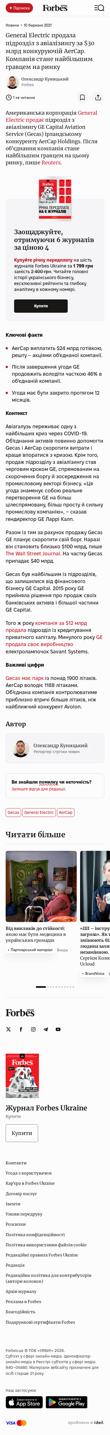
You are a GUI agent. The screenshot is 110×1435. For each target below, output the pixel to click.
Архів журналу (21, 1291)
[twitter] (8, 1029)
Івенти (13, 1203)
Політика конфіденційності (35, 1234)
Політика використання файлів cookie (46, 1244)
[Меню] (99, 8)
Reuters (51, 162)
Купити (41, 306)
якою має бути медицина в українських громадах (36, 934)
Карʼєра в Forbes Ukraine (30, 1183)
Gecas (13, 812)
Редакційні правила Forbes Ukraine (42, 1255)
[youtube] (58, 1029)
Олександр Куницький (45, 79)
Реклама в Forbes (23, 1301)
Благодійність (20, 1311)
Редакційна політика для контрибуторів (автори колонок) (48, 1278)
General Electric (39, 812)
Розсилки (16, 1224)
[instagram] (33, 1029)
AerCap (65, 812)
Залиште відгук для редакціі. (39, 789)
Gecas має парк (25, 678)
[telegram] (45, 1029)
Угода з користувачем (29, 1173)
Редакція (15, 1265)
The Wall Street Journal (33, 553)
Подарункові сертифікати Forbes (40, 1322)
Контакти (16, 1163)
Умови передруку (24, 1214)
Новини (12, 25)
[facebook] (21, 1029)
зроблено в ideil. (86, 1423)
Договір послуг (21, 1193)
